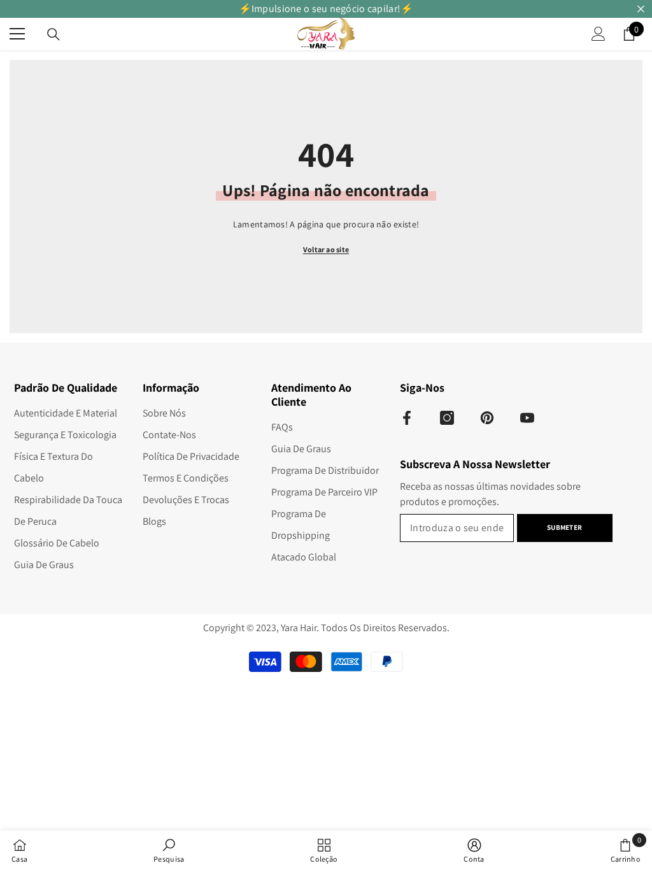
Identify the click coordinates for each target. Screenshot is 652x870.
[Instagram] (447, 418)
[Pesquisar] (53, 34)
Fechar (641, 9)
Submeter (564, 527)
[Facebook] (407, 418)
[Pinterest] (487, 418)
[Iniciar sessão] (599, 34)
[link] (168, 850)
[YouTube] (527, 418)
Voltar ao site (326, 249)
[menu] (17, 33)
